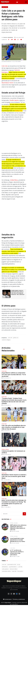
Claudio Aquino (14, 100)
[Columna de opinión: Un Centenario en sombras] (14, 440)
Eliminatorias (5, 566)
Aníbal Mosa (14, 180)
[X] (14, 594)
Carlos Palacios (5, 569)
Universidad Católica (6, 571)
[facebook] (8, 39)
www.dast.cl (15, 604)
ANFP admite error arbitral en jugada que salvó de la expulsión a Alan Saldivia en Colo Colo (18, 527)
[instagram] (8, 594)
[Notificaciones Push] (17, 2)
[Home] (14, 581)
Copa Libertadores (13, 566)
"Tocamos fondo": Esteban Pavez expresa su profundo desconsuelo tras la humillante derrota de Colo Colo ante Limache (14, 400)
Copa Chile (14, 571)
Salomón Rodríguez (6, 339)
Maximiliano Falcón (8, 83)
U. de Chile (12, 548)
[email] (21, 39)
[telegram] (15, 39)
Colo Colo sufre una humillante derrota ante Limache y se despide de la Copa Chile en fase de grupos (14, 427)
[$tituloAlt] (5, 527)
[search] (24, 513)
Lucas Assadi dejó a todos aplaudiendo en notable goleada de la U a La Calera (17, 540)
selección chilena (13, 569)
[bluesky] (16, 594)
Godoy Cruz (18, 111)
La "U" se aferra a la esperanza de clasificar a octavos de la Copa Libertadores (17, 552)
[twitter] (12, 39)
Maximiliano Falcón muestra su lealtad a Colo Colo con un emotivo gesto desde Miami (14, 476)
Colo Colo (5, 66)
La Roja (18, 564)
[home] (5, 2)
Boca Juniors (20, 571)
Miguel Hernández (8, 37)
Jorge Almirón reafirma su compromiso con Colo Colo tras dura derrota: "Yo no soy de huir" (14, 374)
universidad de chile (11, 564)
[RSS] (19, 594)
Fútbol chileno (5, 449)
